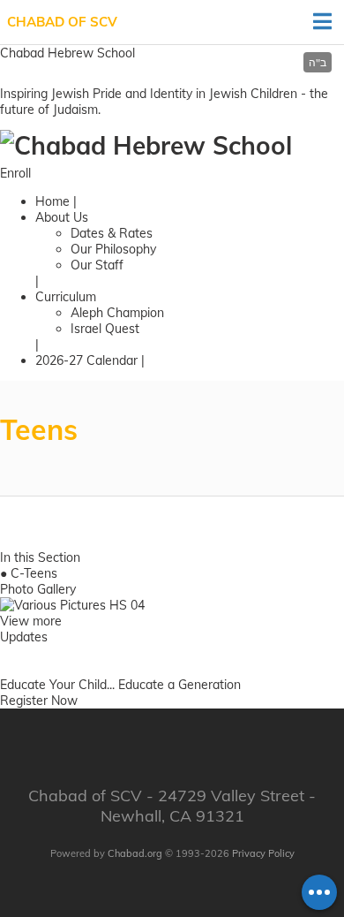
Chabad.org (135, 853)
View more (31, 621)
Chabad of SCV (62, 21)
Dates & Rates (112, 233)
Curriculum (65, 297)
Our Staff (97, 265)
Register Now (39, 701)
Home (52, 201)
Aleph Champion (117, 313)
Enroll (15, 173)
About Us (61, 217)
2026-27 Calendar (86, 360)
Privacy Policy (263, 853)
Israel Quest (105, 329)
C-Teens (34, 573)
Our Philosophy (113, 249)
